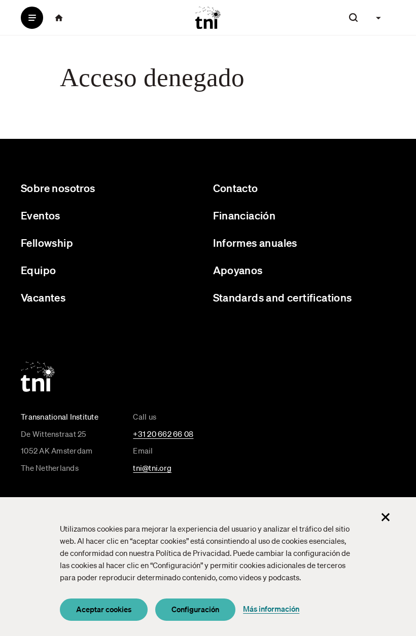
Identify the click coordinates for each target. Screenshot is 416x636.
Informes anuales (255, 242)
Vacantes (43, 297)
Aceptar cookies (103, 609)
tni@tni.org (152, 468)
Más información (271, 609)
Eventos (40, 215)
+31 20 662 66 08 (163, 434)
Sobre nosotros (58, 187)
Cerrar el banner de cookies (385, 517)
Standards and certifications (282, 297)
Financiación (244, 215)
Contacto (235, 187)
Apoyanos (238, 270)
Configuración (195, 609)
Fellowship (47, 242)
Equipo (38, 270)
